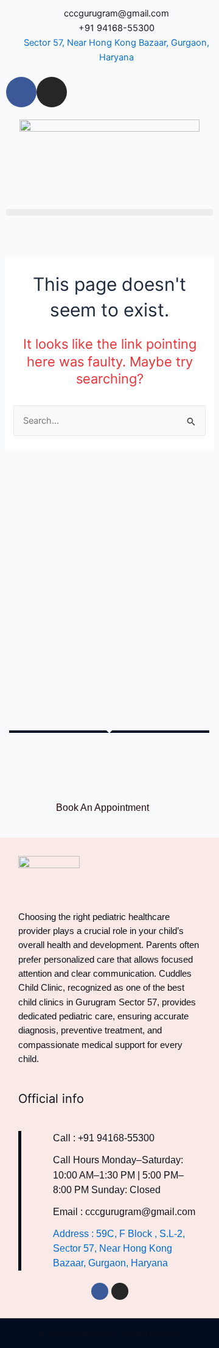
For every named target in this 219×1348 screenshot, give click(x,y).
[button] (109, 212)
